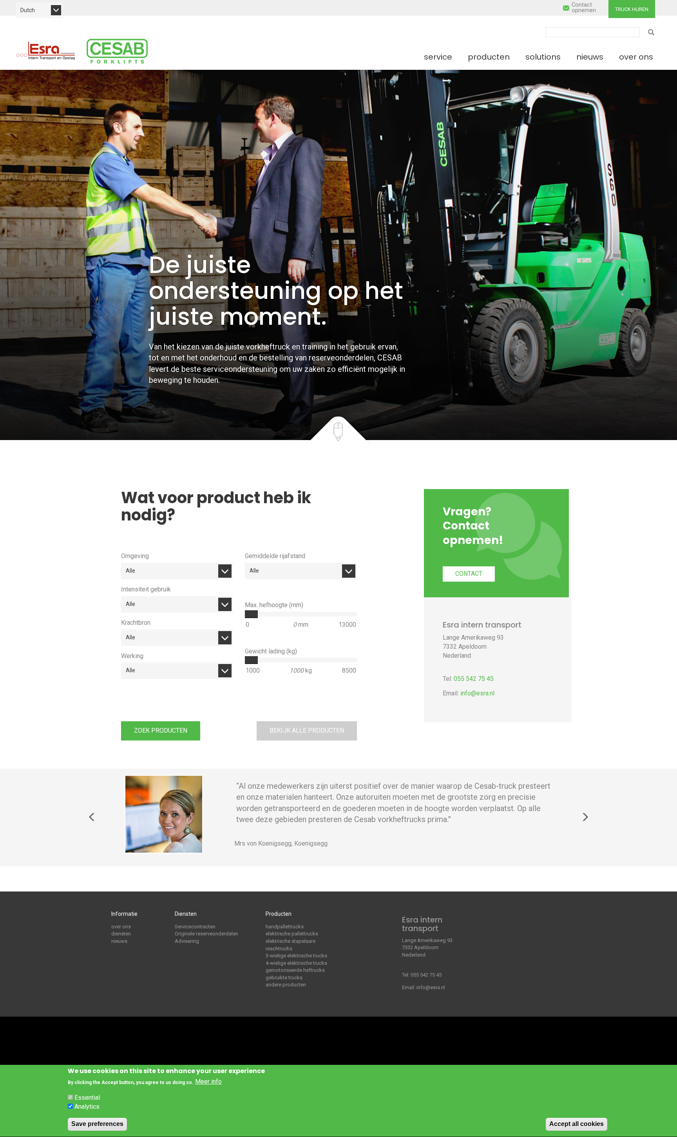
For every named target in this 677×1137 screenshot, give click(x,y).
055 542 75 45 (474, 678)
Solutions (543, 56)
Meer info (208, 1082)
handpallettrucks (285, 927)
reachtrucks (279, 948)
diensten (121, 934)
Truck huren (631, 9)
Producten (489, 56)
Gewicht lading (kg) (271, 651)
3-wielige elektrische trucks (296, 956)
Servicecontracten (195, 927)
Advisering (187, 941)
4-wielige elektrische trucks (296, 963)
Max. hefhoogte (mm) (274, 605)
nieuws (119, 941)
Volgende (585, 817)
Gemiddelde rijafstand (275, 556)
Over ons (636, 56)
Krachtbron (135, 622)
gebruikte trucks (284, 978)
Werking (132, 656)
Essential (87, 1097)
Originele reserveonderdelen (206, 934)
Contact (468, 573)
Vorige (92, 817)
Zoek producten (160, 730)
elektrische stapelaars (290, 941)
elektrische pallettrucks (292, 934)
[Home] (45, 50)
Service (438, 56)
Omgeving (135, 556)
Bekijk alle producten (307, 730)
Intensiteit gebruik (146, 589)
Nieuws (589, 56)
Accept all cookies (576, 1124)
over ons (121, 927)
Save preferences (97, 1124)
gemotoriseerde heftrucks (295, 970)
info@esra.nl (477, 693)
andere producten (286, 985)
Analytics (87, 1106)
